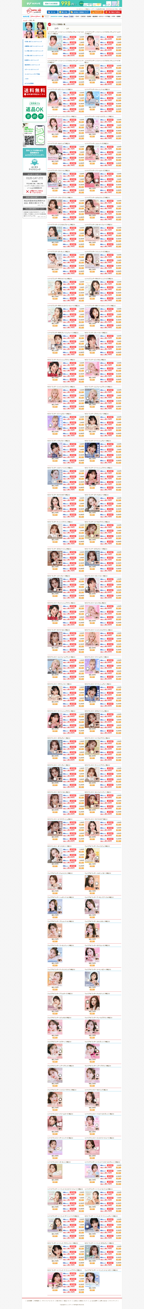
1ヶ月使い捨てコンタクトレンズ (34, 51)
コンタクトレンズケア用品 (32, 74)
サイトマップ (113, 1301)
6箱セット (66, 48)
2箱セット (66, 37)
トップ (25, 20)
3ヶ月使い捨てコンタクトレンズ (34, 55)
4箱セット (66, 42)
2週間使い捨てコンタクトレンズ (34, 46)
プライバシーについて (48, 1301)
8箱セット (66, 53)
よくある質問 (93, 1301)
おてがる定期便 (29, 83)
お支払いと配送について (80, 1301)
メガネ (26, 78)
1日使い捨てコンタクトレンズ (33, 41)
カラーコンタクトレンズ (32, 69)
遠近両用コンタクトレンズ (32, 65)
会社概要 (29, 1301)
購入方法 (59, 1301)
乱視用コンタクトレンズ (32, 60)
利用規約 (36, 1301)
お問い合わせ (103, 1301)
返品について (67, 1301)
